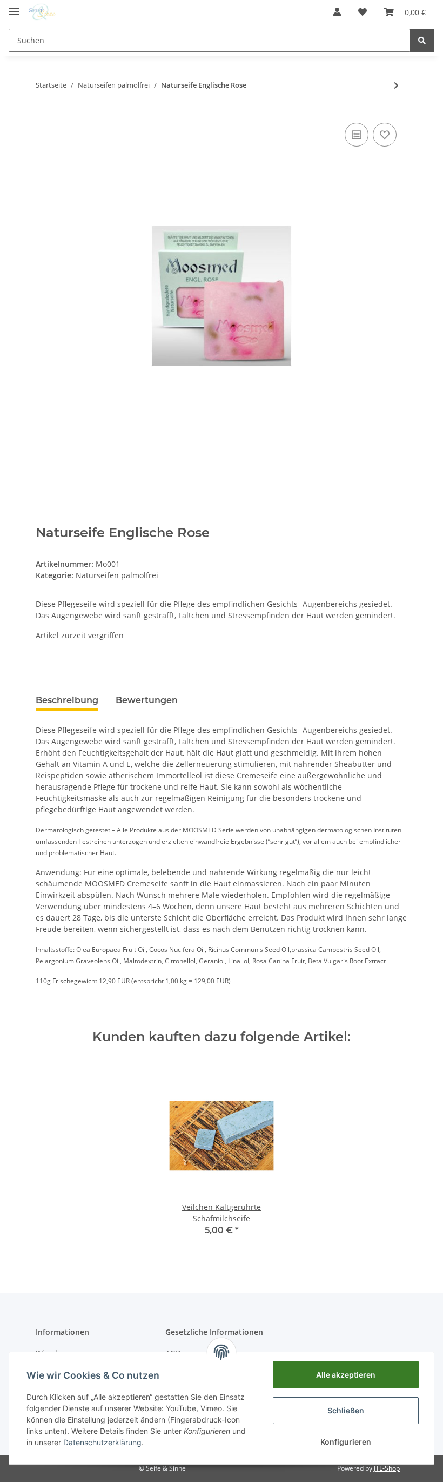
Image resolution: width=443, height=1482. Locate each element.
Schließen (345, 1410)
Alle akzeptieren (345, 1374)
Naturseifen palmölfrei (117, 575)
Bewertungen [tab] (147, 700)
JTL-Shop (387, 1468)
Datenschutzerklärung (102, 1442)
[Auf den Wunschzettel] (385, 135)
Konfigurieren (345, 1441)
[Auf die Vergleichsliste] (356, 135)
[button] (337, 12)
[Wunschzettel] (362, 12)
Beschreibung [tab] (67, 700)
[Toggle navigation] (14, 7)
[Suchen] (422, 40)
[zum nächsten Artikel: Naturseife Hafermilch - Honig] (396, 85)
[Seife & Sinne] (42, 12)
